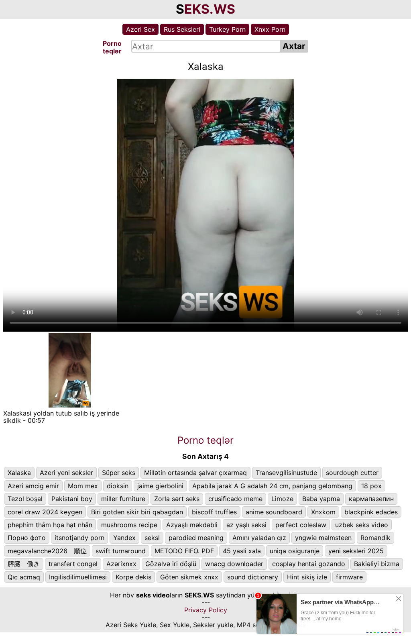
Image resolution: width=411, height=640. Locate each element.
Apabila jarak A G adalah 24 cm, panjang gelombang (272, 486)
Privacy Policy (205, 610)
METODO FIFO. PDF (184, 551)
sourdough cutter (352, 473)
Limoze (282, 499)
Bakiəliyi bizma (376, 564)
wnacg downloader (234, 564)
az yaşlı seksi (246, 525)
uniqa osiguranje (294, 551)
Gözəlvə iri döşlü (170, 564)
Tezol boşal (25, 499)
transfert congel (73, 564)
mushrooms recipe (129, 525)
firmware (349, 577)
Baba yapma (321, 499)
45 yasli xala (242, 551)
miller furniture (123, 499)
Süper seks (118, 473)
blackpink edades (371, 512)
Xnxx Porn (269, 29)
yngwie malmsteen (323, 538)
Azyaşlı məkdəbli (192, 525)
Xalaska (19, 473)
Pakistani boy (71, 499)
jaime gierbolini (160, 486)
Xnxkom (323, 512)
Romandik (375, 538)
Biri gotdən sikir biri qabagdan (137, 512)
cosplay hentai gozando (308, 564)
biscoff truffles (214, 512)
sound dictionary (252, 577)
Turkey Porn (227, 29)
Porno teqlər (205, 440)
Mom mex (83, 486)
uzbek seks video (361, 525)
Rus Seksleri (182, 29)
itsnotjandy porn (79, 538)
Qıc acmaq (24, 577)
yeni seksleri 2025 (356, 551)
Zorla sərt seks (176, 499)
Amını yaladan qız (259, 538)
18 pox (371, 486)
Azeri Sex (140, 29)
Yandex (124, 538)
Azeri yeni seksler (66, 473)
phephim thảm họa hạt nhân (50, 525)
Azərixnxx (121, 564)
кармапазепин (371, 499)
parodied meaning (196, 538)
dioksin (117, 486)
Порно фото (27, 538)
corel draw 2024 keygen (45, 512)
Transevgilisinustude (286, 473)
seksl (152, 538)
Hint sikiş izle (307, 577)
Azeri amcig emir (33, 486)
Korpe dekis (133, 577)
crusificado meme (235, 499)
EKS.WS (209, 9)
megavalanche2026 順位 (47, 551)
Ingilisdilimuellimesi (78, 577)
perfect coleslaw (300, 525)
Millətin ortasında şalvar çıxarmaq (195, 473)
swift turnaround (121, 551)
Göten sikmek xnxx (189, 577)
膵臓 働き (24, 564)
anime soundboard (274, 512)
